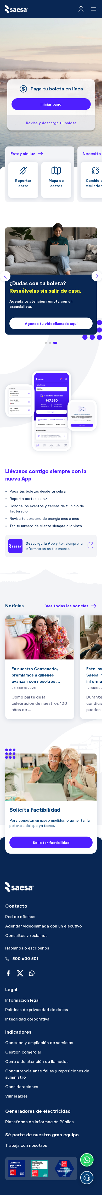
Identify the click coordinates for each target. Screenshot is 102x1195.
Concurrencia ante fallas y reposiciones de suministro (47, 1074)
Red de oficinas (20, 916)
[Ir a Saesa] (16, 9)
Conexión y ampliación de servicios (39, 1042)
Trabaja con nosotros (26, 1145)
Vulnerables (16, 1096)
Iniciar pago (51, 104)
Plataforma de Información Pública (39, 1121)
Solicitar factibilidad (51, 843)
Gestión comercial (23, 1052)
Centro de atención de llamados (37, 1061)
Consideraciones (21, 1086)
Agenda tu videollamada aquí (51, 323)
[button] (46, 343)
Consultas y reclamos (26, 935)
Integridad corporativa (27, 1019)
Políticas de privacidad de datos (36, 1009)
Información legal (22, 1000)
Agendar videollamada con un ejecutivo (43, 926)
